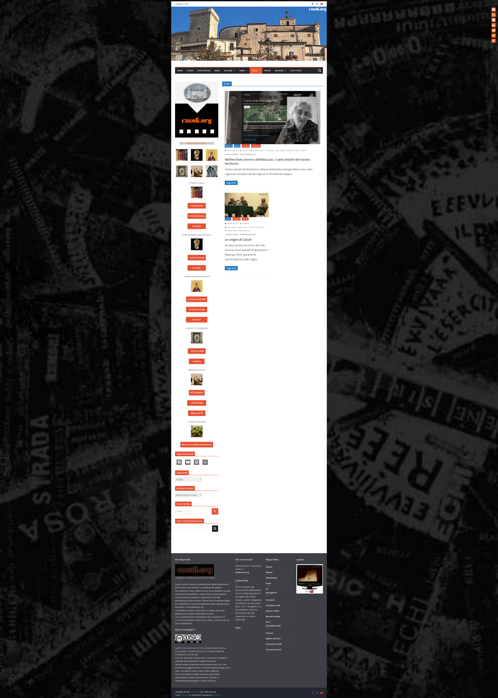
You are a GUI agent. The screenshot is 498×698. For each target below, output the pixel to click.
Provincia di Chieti (274, 644)
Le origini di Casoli (238, 239)
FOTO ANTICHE (203, 70)
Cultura (246, 146)
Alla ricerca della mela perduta (197, 444)
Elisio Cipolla (280, 150)
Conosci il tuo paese (255, 227)
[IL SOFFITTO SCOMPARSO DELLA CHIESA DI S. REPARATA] (182, 167)
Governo (269, 633)
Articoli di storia (197, 215)
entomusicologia (292, 150)
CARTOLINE (197, 402)
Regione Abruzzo (273, 638)
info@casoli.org (242, 572)
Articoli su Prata (197, 309)
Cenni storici (196, 205)
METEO (267, 70)
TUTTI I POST (296, 70)
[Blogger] (196, 462)
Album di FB (196, 413)
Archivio (196, 226)
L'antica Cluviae (196, 257)
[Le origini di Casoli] (247, 205)
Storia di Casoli (244, 231)
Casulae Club (242, 227)
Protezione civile (273, 605)
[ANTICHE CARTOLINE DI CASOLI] (211, 167)
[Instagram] (205, 462)
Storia (245, 219)
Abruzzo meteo (272, 611)
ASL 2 (268, 622)
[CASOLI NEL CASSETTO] (197, 167)
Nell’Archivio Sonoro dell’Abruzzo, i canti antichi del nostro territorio (267, 161)
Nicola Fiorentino (231, 231)
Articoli (229, 146)
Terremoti (270, 600)
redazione (246, 150)
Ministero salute (273, 616)
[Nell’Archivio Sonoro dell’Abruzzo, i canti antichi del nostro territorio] (272, 117)
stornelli (303, 150)
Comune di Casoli (273, 649)
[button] (233, 70)
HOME (180, 70)
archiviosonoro (258, 150)
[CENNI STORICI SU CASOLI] (182, 151)
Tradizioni (256, 146)
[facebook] (179, 462)
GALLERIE (228, 70)
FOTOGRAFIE (196, 392)
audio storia (231, 227)
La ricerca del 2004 (197, 299)
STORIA (190, 70)
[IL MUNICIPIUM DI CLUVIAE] (197, 151)
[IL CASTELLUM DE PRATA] (211, 151)
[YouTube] (187, 462)
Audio (237, 146)
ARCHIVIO (279, 70)
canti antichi (269, 150)
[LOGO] (194, 566)
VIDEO (242, 70)
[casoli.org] (249, 9)
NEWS (217, 70)
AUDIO (254, 70)
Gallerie (269, 572)
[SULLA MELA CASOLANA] (197, 428)
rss (267, 589)
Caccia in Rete (196, 351)
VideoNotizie (271, 578)
